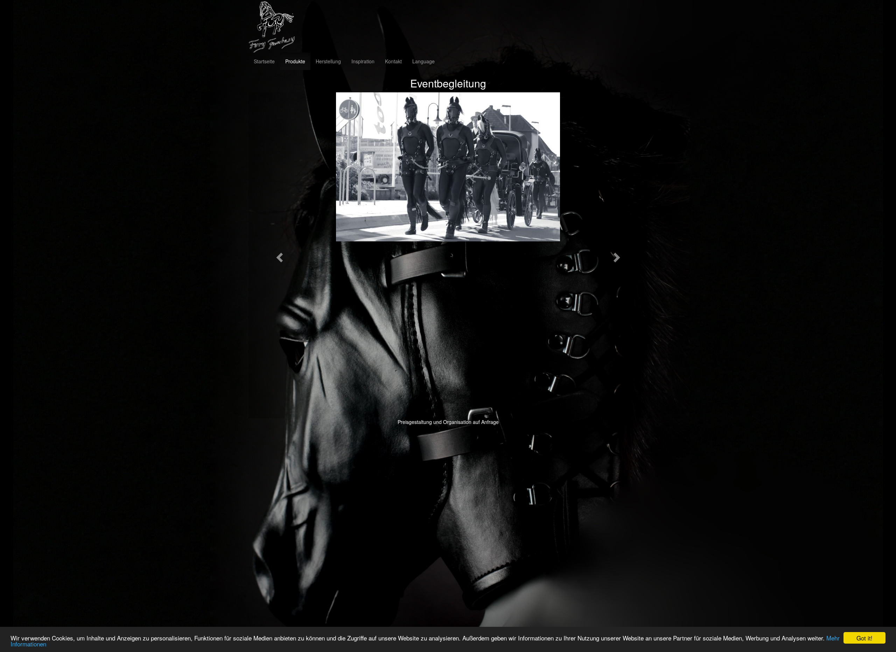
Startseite (264, 61)
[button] (278, 255)
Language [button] (423, 61)
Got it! (864, 637)
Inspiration (362, 61)
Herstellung (328, 61)
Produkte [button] (295, 61)
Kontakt (393, 61)
